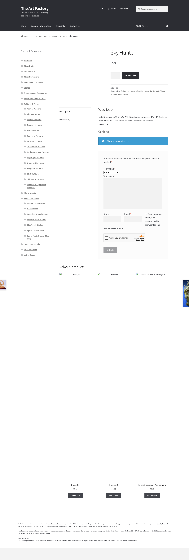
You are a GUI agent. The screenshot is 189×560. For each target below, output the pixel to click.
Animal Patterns (58, 36)
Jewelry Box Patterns (36, 146)
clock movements (73, 531)
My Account (111, 8)
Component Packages (33, 82)
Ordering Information (41, 25)
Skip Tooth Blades (35, 225)
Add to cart (130, 75)
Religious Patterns (35, 168)
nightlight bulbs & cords (159, 531)
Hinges (27, 87)
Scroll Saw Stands (32, 244)
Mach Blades (32, 208)
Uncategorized (30, 249)
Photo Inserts (30, 193)
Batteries (28, 60)
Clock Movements (31, 77)
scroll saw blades (81, 526)
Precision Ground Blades (37, 214)
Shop (23, 25)
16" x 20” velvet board (138, 531)
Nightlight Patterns (35, 157)
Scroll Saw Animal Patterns (45, 540)
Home (26, 36)
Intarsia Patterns (34, 141)
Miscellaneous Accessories (35, 93)
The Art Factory (35, 8)
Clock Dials (29, 66)
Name (107, 214)
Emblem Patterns (34, 125)
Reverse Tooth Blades (36, 219)
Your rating (109, 168)
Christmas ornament (37, 526)
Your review (109, 176)
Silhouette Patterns (119, 94)
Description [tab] (64, 111)
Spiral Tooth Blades (35, 230)
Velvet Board (29, 255)
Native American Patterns (38, 152)
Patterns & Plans (40, 36)
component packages (89, 531)
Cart (101, 8)
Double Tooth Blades (36, 203)
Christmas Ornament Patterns (127, 540)
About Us (60, 25)
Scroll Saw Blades (31, 198)
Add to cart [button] (75, 495)
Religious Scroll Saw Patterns (107, 540)
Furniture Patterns (35, 136)
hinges (169, 531)
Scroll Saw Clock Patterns (63, 540)
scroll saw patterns (54, 524)
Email (127, 214)
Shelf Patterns (33, 174)
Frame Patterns (33, 130)
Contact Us (75, 25)
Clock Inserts (29, 71)
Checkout (124, 8)
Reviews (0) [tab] (64, 119)
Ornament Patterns (35, 163)
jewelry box (161, 524)
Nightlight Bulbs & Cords (35, 98)
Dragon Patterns (34, 119)
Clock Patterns (142, 91)
